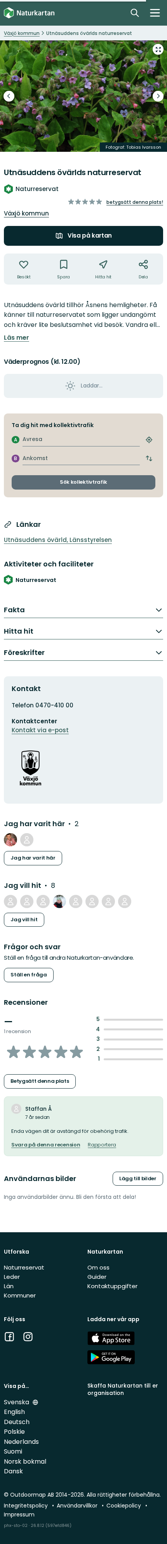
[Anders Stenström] (26, 901)
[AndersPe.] (10, 839)
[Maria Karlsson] (43, 901)
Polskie (14, 1431)
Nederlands (21, 1441)
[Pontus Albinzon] (26, 839)
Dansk (13, 1471)
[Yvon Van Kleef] (108, 901)
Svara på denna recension (45, 1144)
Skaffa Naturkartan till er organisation (122, 1389)
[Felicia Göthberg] (92, 901)
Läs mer (16, 337)
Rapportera (102, 1144)
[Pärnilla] (75, 901)
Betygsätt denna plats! (134, 202)
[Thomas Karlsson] (10, 901)
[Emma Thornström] (59, 901)
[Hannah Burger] (124, 901)
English (14, 1411)
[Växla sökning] (135, 13)
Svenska (17, 1402)
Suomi (13, 1451)
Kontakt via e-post (40, 730)
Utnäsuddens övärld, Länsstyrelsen (58, 540)
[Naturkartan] (29, 13)
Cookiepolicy (124, 1505)
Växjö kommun (26, 213)
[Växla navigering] (155, 13)
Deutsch (17, 1421)
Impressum (19, 1514)
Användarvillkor (78, 1505)
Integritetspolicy (26, 1505)
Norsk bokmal (25, 1461)
